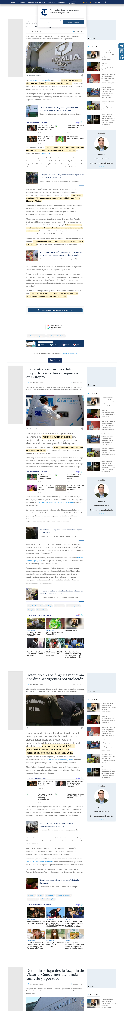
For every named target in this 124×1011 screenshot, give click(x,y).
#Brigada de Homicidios (35, 606)
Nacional (42, 2)
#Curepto (30, 610)
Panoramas (87, 2)
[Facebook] (43, 345)
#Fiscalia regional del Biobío (56, 336)
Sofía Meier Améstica (38, 382)
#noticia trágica (41, 610)
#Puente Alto (49, 895)
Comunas (21, 2)
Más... (97, 2)
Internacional (32, 2)
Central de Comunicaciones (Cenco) (59, 760)
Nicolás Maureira (37, 32)
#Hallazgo (48, 606)
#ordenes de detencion (63, 895)
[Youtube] (78, 345)
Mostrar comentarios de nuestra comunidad (56, 310)
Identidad (61, 2)
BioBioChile (45, 153)
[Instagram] (67, 345)
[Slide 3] (103, 166)
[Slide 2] (101, 166)
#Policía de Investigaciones (36, 336)
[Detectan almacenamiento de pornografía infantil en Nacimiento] (94, 67)
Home (13, 2)
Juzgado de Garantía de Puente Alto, (40, 862)
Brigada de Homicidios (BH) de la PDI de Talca (56, 502)
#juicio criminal (32, 899)
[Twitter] (55, 345)
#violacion (31, 895)
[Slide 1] (99, 166)
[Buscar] (109, 2)
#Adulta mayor (59, 606)
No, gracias (50, 22)
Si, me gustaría (73, 22)
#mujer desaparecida (73, 606)
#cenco (40, 895)
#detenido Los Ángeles (47, 899)
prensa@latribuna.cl (69, 353)
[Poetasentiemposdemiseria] (101, 143)
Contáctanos (55, 360)
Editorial (51, 2)
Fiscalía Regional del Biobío (39, 80)
